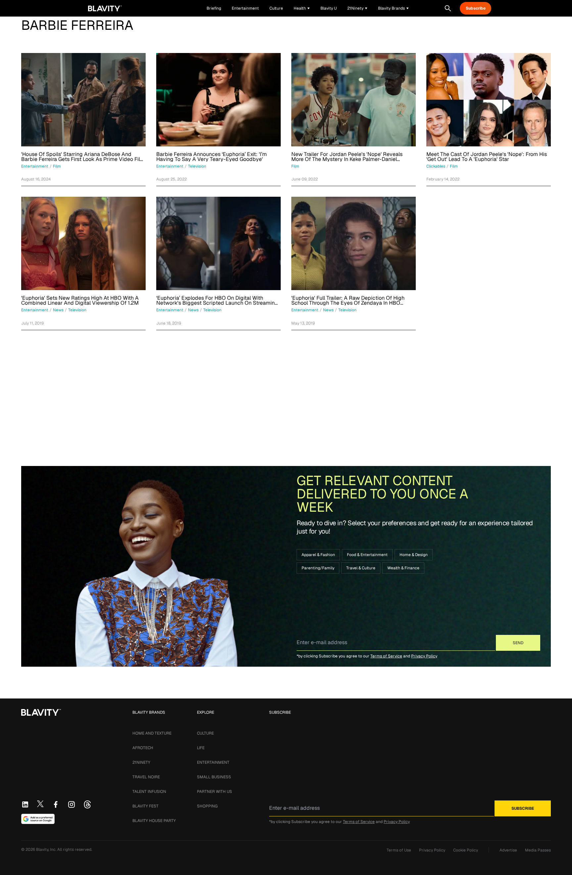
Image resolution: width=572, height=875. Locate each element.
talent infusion (149, 791)
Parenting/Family (318, 568)
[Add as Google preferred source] (38, 819)
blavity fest (145, 806)
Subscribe (476, 8)
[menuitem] (301, 8)
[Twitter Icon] (40, 803)
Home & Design (414, 554)
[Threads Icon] (87, 804)
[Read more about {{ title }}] (83, 99)
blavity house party (154, 820)
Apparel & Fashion (318, 554)
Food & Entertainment (367, 554)
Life (201, 747)
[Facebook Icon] (56, 804)
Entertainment (213, 762)
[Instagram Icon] (71, 804)
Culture (205, 733)
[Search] (447, 8)
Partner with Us (214, 791)
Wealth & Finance (403, 568)
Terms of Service (386, 656)
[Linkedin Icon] (25, 804)
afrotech (142, 747)
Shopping (207, 806)
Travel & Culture (360, 568)
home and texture (151, 733)
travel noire (146, 777)
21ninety (141, 762)
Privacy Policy (424, 656)
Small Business (214, 777)
